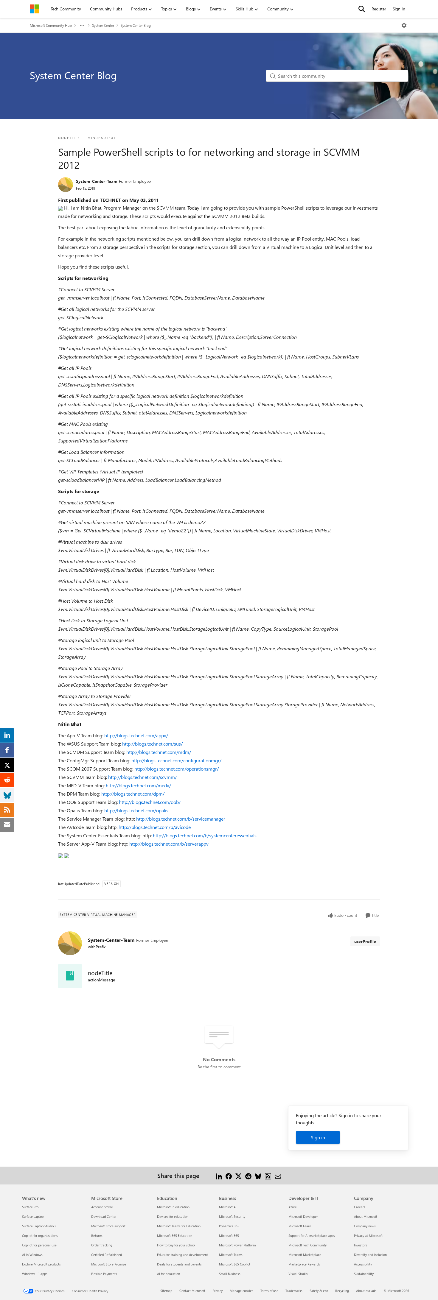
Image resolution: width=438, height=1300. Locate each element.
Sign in (318, 1137)
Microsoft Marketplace (304, 1254)
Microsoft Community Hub (51, 25)
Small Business (229, 1273)
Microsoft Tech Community (307, 1245)
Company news (365, 1226)
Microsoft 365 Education (174, 1235)
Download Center (104, 1216)
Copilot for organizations (40, 1235)
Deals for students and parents (179, 1264)
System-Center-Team (96, 181)
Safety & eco (319, 1290)
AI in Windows (32, 1254)
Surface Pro (30, 1207)
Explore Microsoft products (41, 1264)
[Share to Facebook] (229, 1175)
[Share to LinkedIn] (219, 1175)
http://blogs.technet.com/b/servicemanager (180, 819)
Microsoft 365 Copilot (234, 1264)
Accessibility (363, 1264)
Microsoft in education (173, 1207)
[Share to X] (238, 1175)
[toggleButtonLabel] (404, 25)
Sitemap (166, 1290)
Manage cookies (241, 1290)
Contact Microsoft (192, 1290)
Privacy (217, 1290)
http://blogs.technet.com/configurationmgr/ (176, 760)
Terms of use (269, 1290)
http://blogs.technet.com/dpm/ (132, 794)
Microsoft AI (228, 1207)
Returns (96, 1235)
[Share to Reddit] (248, 1175)
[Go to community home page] (34, 8)
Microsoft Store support (108, 1226)
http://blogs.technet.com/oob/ (150, 802)
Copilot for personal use (39, 1245)
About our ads (366, 1290)
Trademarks (293, 1290)
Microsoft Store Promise (108, 1264)
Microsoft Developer (303, 1216)
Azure (292, 1207)
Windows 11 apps (34, 1273)
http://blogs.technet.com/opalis (136, 810)
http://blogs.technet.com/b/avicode (155, 827)
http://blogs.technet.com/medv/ (138, 785)
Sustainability (364, 1273)
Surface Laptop (33, 1216)
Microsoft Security (232, 1216)
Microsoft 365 (229, 1235)
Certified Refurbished (106, 1254)
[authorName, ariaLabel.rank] (65, 184)
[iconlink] (70, 976)
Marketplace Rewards (304, 1264)
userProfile (365, 941)
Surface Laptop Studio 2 (39, 1226)
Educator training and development (182, 1254)
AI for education (168, 1273)
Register (379, 9)
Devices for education (172, 1216)
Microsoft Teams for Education (179, 1226)
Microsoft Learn (299, 1226)
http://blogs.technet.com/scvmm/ (142, 777)
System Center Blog (136, 25)
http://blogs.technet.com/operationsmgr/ (176, 769)
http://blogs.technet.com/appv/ (136, 735)
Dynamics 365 (229, 1226)
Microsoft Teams (231, 1254)
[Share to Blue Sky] (258, 1175)
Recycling (342, 1290)
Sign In (399, 9)
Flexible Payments (104, 1273)
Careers (359, 1207)
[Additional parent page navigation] (82, 25)
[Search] (361, 9)
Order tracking (101, 1245)
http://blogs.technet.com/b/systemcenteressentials (205, 835)
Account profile (102, 1207)
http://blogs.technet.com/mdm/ (158, 752)
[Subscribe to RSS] (268, 1175)
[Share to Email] (278, 1175)
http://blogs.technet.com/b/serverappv (169, 844)
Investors (360, 1245)
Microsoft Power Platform (237, 1245)
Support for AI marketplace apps (311, 1235)
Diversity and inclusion (370, 1254)
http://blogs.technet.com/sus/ (152, 744)
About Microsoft (365, 1216)
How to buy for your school (176, 1245)
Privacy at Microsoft (368, 1235)
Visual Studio (297, 1273)
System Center (103, 25)
